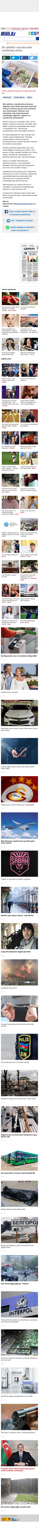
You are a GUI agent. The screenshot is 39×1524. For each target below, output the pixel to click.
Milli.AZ (8, 34)
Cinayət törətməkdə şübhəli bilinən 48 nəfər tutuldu (17, 1025)
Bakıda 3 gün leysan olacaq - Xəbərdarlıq (17, 915)
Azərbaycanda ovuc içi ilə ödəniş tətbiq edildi (19, 656)
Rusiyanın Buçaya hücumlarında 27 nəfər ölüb (18, 1099)
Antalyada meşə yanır (9, 988)
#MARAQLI (7, 97)
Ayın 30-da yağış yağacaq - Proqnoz (15, 1284)
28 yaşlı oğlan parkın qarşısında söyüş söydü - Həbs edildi (18, 768)
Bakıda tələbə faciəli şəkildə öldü (13, 1209)
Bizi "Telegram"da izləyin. (22, 221)
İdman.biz (25, 28)
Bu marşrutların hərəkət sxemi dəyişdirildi (18, 1173)
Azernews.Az (16, 28)
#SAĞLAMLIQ (19, 97)
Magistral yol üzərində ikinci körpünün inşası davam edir (19, 1136)
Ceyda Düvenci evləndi (9, 692)
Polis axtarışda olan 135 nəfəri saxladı (15, 1062)
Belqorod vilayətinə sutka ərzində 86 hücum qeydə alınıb (17, 1246)
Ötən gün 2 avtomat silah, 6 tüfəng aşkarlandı (18, 1432)
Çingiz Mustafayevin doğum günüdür (16, 952)
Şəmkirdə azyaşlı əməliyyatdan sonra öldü (16, 1396)
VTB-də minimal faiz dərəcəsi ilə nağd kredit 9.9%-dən (19, 92)
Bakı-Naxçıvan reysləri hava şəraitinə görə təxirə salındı (18, 842)
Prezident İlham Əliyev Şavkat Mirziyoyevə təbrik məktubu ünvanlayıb (18, 1470)
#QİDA (29, 97)
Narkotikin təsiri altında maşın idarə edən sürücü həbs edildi (19, 729)
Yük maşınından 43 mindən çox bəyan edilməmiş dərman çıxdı (19, 1359)
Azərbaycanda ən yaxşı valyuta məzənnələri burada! (24, 43)
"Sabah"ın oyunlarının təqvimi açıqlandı (15, 879)
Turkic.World (34, 28)
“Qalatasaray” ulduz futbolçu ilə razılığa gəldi (17, 805)
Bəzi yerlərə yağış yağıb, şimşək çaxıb (15, 1507)
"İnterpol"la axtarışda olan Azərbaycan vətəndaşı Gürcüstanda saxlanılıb (19, 1321)
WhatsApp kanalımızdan (23, 204)
